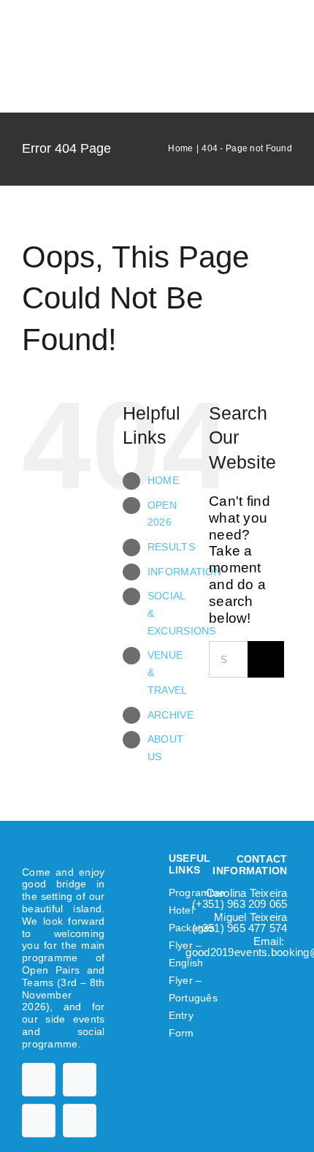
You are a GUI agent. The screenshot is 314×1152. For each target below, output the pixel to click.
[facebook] (38, 1079)
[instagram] (38, 1120)
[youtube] (79, 1079)
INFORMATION (184, 571)
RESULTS (171, 547)
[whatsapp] (79, 1120)
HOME (163, 480)
